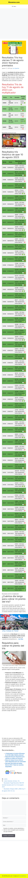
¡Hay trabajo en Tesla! (10, 631)
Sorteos (15, 781)
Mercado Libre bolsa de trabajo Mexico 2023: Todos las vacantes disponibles (14, 765)
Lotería (5, 779)
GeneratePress (22, 876)
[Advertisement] (14, 23)
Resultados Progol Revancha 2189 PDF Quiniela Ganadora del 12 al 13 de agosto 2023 (13, 785)
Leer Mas (20, 639)
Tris (19, 781)
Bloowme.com (14, 2)
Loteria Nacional (8, 781)
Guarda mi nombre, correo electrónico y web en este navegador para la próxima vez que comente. (13, 830)
